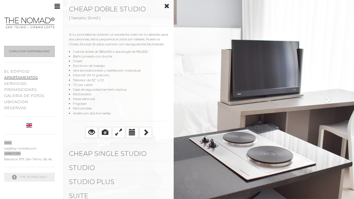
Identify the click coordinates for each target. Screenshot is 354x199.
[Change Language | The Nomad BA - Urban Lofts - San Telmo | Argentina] (29, 125)
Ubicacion (16, 101)
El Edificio (16, 71)
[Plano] (118, 132)
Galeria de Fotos (24, 95)
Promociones (20, 89)
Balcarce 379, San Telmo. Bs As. (28, 159)
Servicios (15, 83)
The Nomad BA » (33, 177)
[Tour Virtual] (91, 132)
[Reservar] (132, 132)
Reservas (15, 107)
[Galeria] (105, 132)
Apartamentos (21, 77)
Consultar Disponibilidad (29, 51)
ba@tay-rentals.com (20, 148)
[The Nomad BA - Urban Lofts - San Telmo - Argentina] (29, 23)
